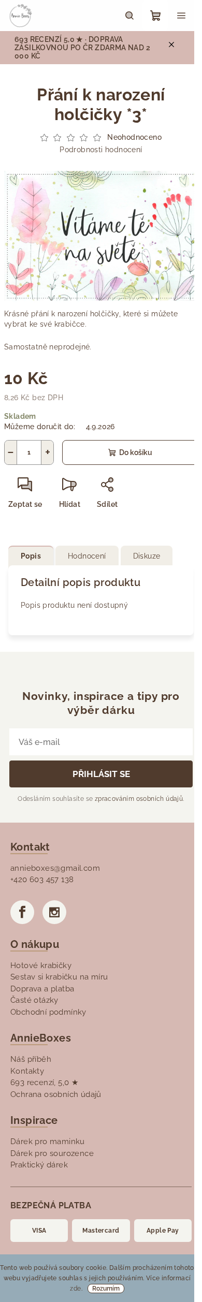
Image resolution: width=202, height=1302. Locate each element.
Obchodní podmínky (48, 1012)
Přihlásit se (101, 774)
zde (75, 1288)
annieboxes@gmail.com (55, 868)
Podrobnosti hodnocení (101, 149)
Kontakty (27, 1071)
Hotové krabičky (40, 965)
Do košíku (135, 452)
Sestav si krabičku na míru (59, 977)
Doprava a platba (42, 988)
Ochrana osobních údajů (56, 1094)
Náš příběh (30, 1059)
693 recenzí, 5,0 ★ (44, 1082)
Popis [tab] (31, 556)
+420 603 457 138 (42, 879)
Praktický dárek (39, 1164)
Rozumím (106, 1288)
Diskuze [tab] (147, 556)
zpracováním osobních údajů (139, 798)
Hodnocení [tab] (87, 556)
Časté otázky (34, 1000)
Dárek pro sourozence (52, 1153)
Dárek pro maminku (47, 1141)
